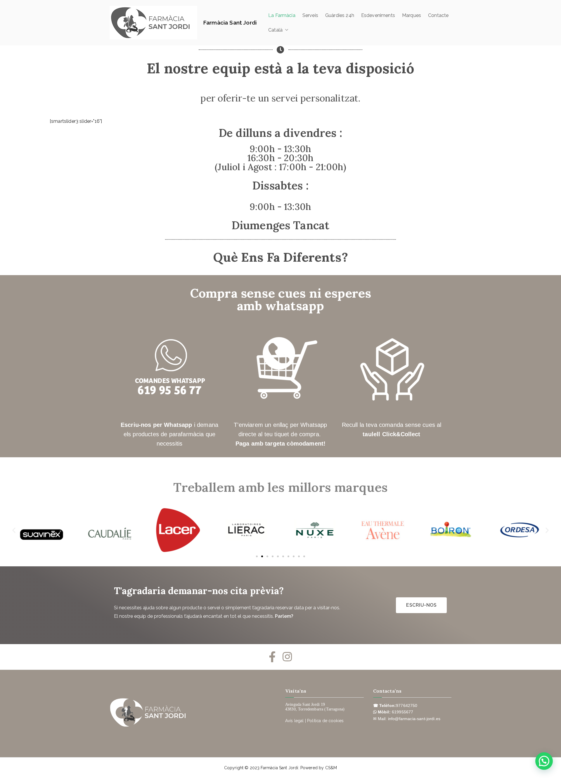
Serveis (310, 15)
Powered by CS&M (318, 767)
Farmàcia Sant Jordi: (280, 767)
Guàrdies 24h (339, 15)
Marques (411, 15)
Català (275, 30)
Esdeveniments (378, 15)
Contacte (438, 15)
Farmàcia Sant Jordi (230, 22)
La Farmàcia (281, 15)
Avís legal (294, 720)
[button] (285, 30)
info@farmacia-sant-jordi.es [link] (414, 718)
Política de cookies (325, 720)
